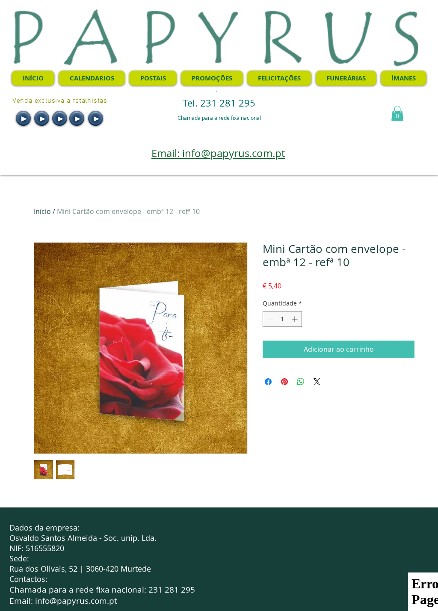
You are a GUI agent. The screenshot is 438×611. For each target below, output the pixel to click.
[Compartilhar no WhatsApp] (301, 382)
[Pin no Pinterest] (284, 382)
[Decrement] (269, 318)
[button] (397, 113)
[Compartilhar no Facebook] (268, 382)
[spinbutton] (282, 318)
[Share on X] (317, 382)
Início (42, 211)
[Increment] (295, 318)
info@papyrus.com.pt (76, 600)
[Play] (23, 118)
